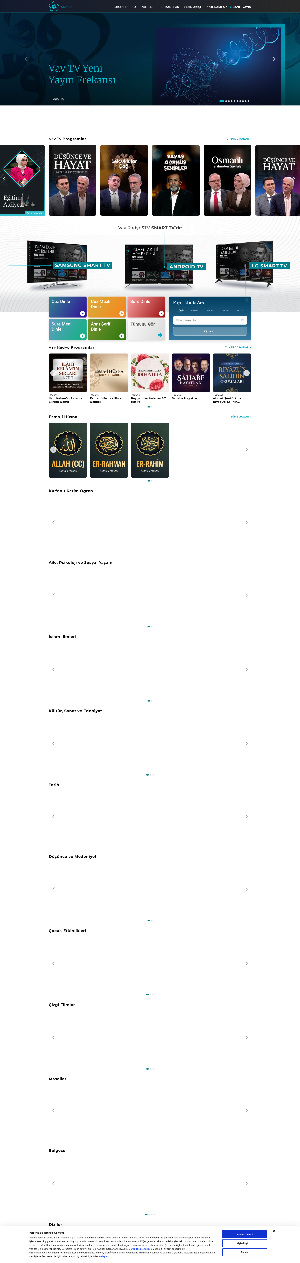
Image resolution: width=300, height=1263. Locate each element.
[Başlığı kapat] (274, 1231)
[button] (221, 101)
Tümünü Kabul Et (244, 1234)
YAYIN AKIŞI (192, 7)
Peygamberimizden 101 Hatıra (149, 400)
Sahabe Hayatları (185, 398)
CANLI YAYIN (242, 7)
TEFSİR (225, 310)
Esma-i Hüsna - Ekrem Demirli (107, 400)
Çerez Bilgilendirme (140, 1249)
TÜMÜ (180, 310)
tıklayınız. (104, 1256)
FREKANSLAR (169, 7)
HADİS (239, 310)
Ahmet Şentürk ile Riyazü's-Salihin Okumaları (227, 400)
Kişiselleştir (243, 1243)
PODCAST (148, 7)
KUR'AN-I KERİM (124, 7)
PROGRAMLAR (216, 7)
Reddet (245, 1252)
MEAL (210, 310)
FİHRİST (195, 310)
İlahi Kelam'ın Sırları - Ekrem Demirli (65, 400)
